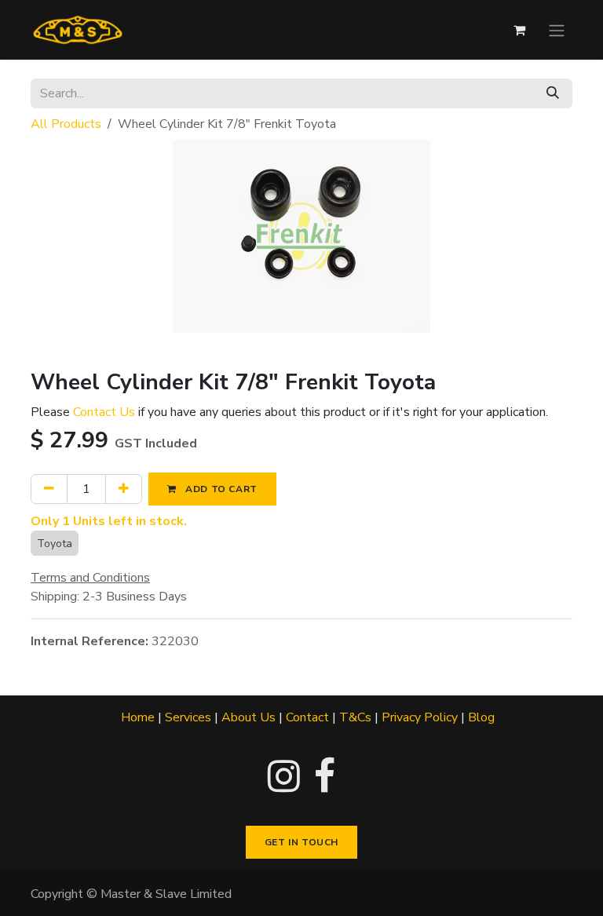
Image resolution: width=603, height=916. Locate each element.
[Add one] (123, 489)
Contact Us (104, 412)
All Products (66, 124)
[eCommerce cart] (519, 30)
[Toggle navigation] (556, 29)
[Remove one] (49, 489)
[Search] (552, 93)
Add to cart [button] (220, 489)
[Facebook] (324, 776)
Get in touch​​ (301, 842)
